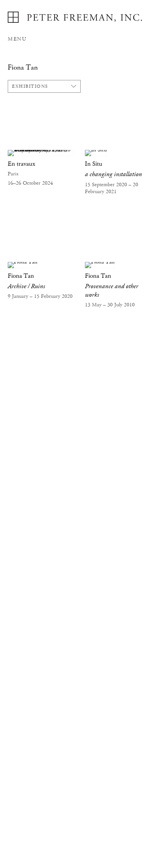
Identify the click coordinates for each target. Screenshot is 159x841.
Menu (17, 39)
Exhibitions (30, 86)
